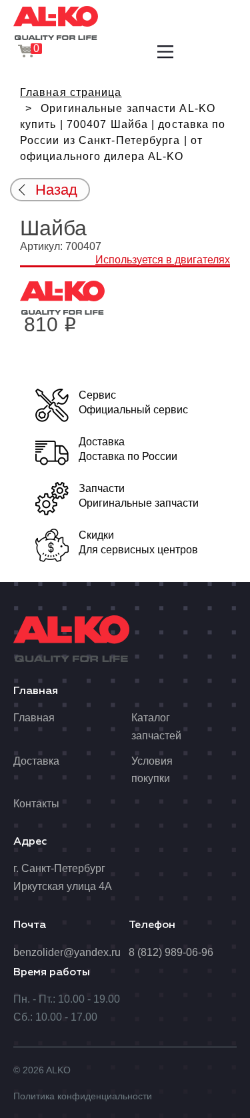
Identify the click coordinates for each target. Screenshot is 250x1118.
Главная (34, 717)
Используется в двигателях (162, 259)
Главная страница (71, 92)
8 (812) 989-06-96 (171, 952)
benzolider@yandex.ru (67, 952)
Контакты (36, 803)
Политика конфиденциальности (82, 1096)
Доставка (36, 761)
